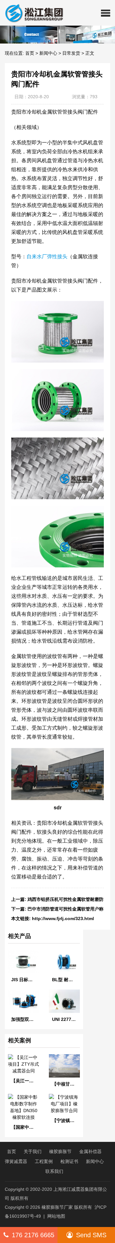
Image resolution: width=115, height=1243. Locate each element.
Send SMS (91, 1235)
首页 (29, 53)
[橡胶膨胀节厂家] (31, 13)
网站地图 (56, 1216)
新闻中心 (48, 53)
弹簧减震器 (16, 1161)
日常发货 (71, 53)
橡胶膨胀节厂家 (57, 1207)
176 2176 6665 (33, 1235)
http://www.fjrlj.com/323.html (63, 918)
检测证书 (69, 1161)
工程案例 (44, 1161)
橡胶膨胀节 (60, 1151)
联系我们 (54, 1171)
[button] (105, 13)
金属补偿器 (90, 1151)
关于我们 (33, 1151)
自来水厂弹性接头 (47, 256)
